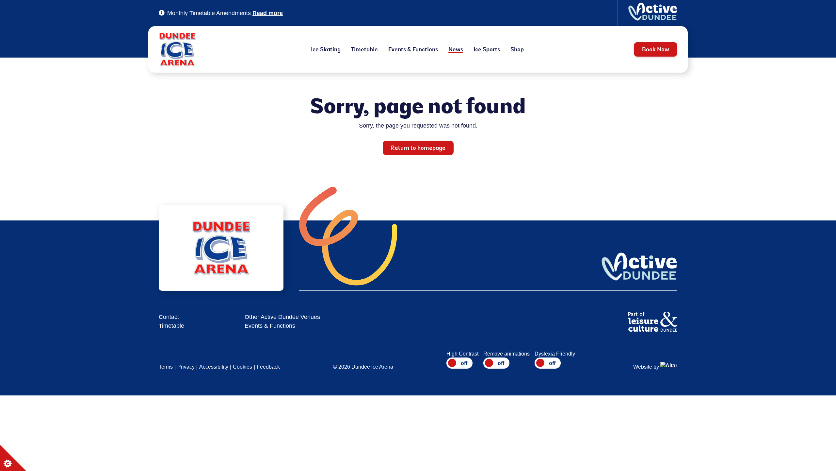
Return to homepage (418, 147)
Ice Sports (487, 49)
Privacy (186, 367)
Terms (166, 367)
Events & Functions (413, 49)
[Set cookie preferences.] (13, 458)
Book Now (655, 49)
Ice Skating (326, 49)
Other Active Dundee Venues (282, 317)
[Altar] (668, 367)
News (455, 49)
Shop (517, 49)
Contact (169, 317)
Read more (267, 13)
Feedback (268, 367)
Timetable (364, 49)
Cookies (242, 367)
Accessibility (213, 367)
